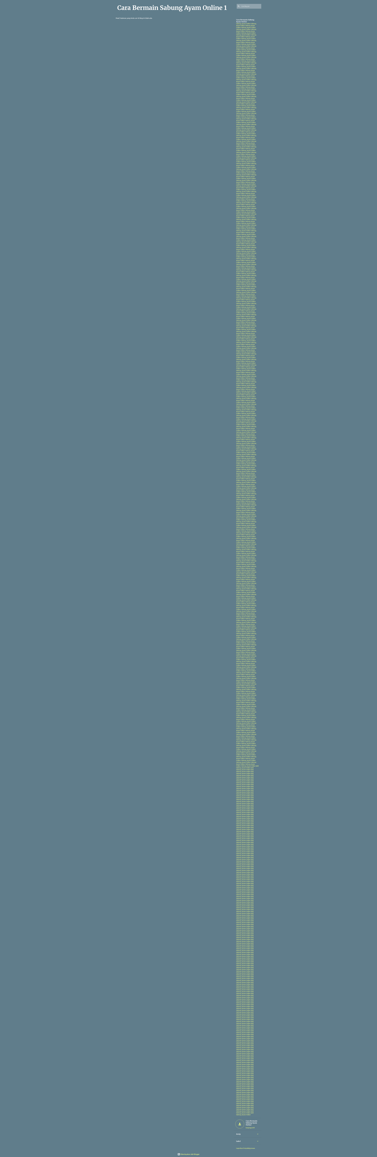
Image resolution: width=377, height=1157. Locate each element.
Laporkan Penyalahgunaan (245, 1148)
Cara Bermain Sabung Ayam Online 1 (172, 8)
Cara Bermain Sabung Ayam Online (251, 1123)
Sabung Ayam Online (243, 24)
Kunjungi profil (250, 1128)
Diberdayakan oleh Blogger (189, 1154)
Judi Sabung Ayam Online (247, 767)
